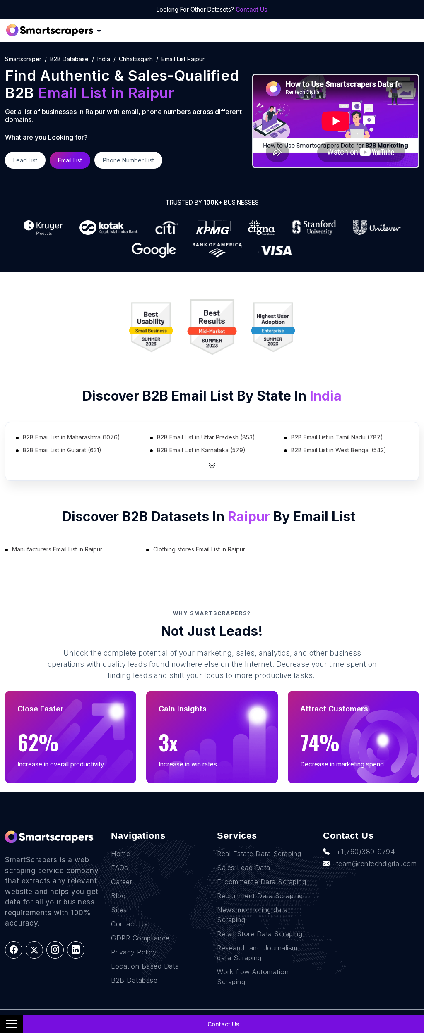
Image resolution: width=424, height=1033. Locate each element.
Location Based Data (145, 966)
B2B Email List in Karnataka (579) (201, 449)
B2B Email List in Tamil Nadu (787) (337, 437)
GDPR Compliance (140, 938)
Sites (119, 910)
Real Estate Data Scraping (259, 853)
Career (121, 882)
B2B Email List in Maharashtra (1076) (71, 437)
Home (120, 853)
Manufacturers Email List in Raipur (57, 549)
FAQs (119, 868)
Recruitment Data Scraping (260, 896)
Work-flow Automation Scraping (253, 977)
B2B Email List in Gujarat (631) (62, 449)
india (103, 58)
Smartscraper (23, 58)
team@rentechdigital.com (376, 863)
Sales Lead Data (243, 868)
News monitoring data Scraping (252, 915)
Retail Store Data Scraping (259, 934)
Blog (118, 896)
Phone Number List (128, 160)
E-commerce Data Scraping (261, 882)
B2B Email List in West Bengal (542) (338, 449)
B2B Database (69, 58)
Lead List (25, 160)
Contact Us (251, 9)
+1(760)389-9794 (365, 851)
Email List (70, 160)
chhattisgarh (136, 58)
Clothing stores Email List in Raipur (199, 549)
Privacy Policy (134, 952)
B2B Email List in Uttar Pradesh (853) (206, 437)
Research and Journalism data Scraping (257, 953)
